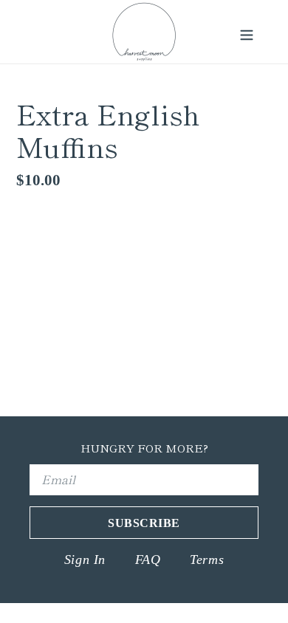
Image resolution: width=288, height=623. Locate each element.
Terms (207, 559)
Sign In (85, 559)
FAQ (148, 559)
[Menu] (246, 32)
